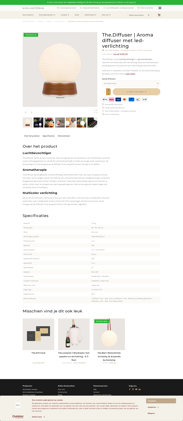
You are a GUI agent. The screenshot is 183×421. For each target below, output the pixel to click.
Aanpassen (152, 407)
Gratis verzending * (147, 8)
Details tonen (37, 417)
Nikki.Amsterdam (29, 21)
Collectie (40, 21)
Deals (77, 15)
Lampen (64, 15)
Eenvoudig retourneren (68, 8)
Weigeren (151, 413)
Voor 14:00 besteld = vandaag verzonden (120, 8)
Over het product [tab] (32, 136)
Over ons (105, 15)
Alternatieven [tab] (64, 136)
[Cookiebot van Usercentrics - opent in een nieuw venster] (18, 416)
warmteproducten (108, 2)
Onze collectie (28, 15)
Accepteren (152, 401)
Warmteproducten (46, 15)
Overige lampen (59, 21)
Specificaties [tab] (49, 136)
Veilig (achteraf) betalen (91, 8)
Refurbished (89, 15)
